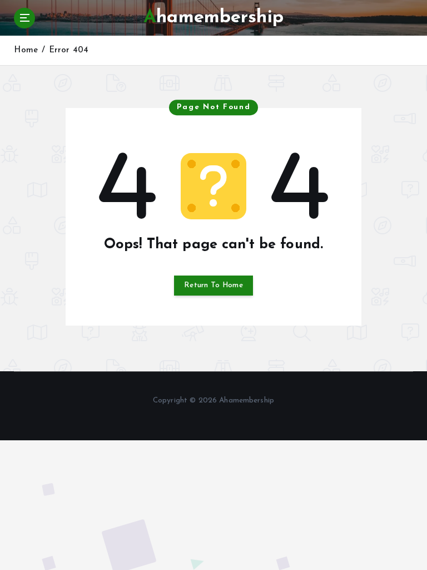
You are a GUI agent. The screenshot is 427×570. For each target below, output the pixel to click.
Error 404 (68, 50)
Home (26, 50)
